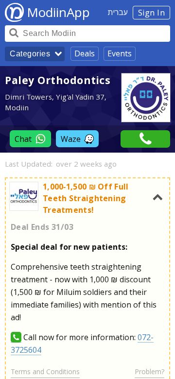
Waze (71, 139)
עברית (118, 12)
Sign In (151, 12)
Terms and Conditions (45, 371)
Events (119, 53)
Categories (30, 54)
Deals (84, 53)
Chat (23, 139)
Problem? (149, 371)
